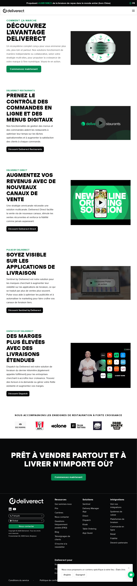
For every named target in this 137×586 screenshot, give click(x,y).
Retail (113, 534)
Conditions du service (19, 580)
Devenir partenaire (119, 542)
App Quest (88, 533)
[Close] (128, 568)
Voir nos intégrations (115, 506)
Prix (56, 508)
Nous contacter (62, 517)
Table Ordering (89, 528)
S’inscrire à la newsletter (61, 545)
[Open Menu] (133, 11)
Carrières (59, 512)
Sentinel (86, 504)
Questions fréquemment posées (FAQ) (61, 524)
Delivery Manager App (91, 510)
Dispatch (87, 520)
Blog (57, 532)
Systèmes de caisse (116, 513)
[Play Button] (100, 123)
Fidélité (113, 538)
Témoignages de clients (62, 538)
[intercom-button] (131, 575)
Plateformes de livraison (117, 521)
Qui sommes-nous (63, 504)
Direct (85, 516)
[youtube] (14, 509)
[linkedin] (10, 509)
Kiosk (85, 524)
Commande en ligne (117, 528)
